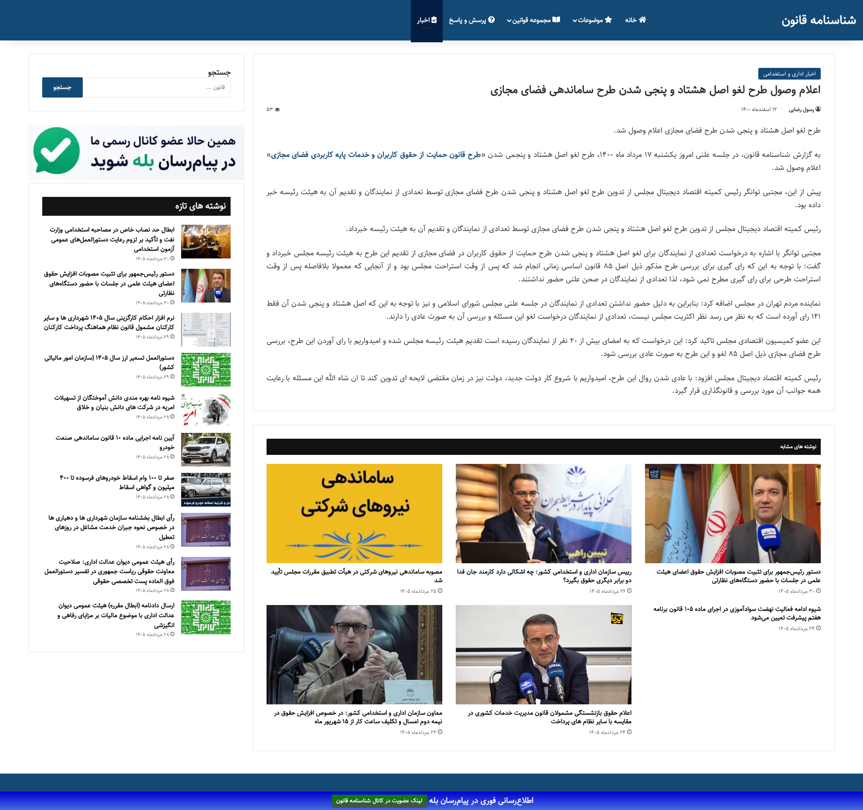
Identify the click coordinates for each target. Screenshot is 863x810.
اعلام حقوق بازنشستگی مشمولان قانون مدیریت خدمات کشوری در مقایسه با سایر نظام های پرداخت (550, 717)
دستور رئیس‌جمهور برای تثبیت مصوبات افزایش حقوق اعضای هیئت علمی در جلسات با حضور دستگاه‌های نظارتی (739, 576)
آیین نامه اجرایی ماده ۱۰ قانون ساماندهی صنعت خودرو (115, 443)
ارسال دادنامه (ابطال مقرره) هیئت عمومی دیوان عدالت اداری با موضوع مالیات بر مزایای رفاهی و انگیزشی (116, 615)
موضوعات (591, 20)
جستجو (219, 72)
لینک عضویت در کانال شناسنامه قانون (379, 801)
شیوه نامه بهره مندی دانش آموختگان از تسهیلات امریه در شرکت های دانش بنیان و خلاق (114, 403)
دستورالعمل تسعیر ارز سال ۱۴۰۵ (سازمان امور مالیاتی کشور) (109, 363)
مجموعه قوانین (532, 20)
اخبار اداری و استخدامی (789, 73)
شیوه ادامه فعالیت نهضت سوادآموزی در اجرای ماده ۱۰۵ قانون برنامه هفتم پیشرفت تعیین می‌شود (737, 613)
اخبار (424, 20)
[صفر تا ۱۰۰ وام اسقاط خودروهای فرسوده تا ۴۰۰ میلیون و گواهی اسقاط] (206, 490)
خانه (632, 20)
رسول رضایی (801, 109)
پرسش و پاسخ (468, 20)
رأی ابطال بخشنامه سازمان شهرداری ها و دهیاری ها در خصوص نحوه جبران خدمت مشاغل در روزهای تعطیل (111, 527)
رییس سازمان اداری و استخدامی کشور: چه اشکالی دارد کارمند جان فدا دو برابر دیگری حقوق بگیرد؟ (544, 576)
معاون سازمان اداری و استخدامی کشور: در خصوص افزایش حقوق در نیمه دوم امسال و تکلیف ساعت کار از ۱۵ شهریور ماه (358, 717)
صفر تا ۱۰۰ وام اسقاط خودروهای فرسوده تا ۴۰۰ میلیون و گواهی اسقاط (117, 483)
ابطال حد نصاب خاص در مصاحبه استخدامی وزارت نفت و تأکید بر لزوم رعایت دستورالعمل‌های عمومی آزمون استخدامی (112, 239)
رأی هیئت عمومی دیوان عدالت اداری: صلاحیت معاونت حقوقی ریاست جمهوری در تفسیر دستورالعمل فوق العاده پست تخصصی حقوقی (109, 571)
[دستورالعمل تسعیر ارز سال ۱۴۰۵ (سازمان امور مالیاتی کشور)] (206, 370)
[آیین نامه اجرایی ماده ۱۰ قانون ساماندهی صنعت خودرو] (206, 450)
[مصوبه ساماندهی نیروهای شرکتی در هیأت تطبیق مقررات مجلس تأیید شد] (354, 513)
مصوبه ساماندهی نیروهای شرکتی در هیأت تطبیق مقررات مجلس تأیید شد (356, 576)
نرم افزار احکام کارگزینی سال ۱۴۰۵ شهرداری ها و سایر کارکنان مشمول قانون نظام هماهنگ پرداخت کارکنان (109, 323)
